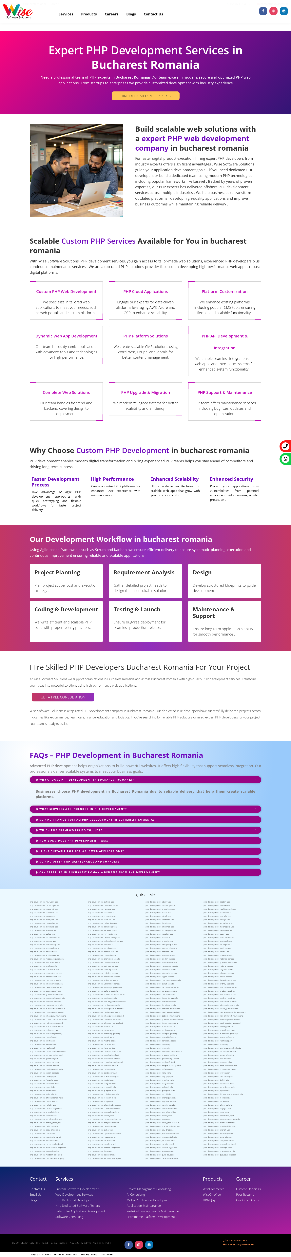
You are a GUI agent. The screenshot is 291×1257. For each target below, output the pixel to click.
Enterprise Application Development (80, 1211)
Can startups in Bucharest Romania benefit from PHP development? (99, 872)
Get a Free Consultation (63, 697)
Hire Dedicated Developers (74, 1200)
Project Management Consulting (149, 1189)
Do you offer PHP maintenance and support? (79, 861)
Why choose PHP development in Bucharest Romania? (86, 779)
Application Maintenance (144, 1206)
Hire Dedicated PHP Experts (146, 95)
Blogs (131, 14)
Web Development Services (74, 1194)
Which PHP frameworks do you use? (70, 830)
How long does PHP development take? (73, 840)
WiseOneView (212, 1194)
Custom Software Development (77, 1189)
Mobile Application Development (149, 1200)
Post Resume (245, 1194)
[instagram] (273, 11)
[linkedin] (284, 11)
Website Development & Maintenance (153, 1211)
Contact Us (153, 14)
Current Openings (248, 1189)
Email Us (35, 1194)
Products (89, 14)
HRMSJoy (209, 1200)
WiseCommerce (213, 1189)
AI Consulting (136, 1194)
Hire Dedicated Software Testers (77, 1206)
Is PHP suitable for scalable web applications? (81, 851)
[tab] (145, 781)
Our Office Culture (248, 1200)
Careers (111, 14)
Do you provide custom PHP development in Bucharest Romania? (96, 819)
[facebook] (263, 11)
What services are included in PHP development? (82, 809)
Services (66, 14)
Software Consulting (69, 1217)
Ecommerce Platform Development (151, 1217)
